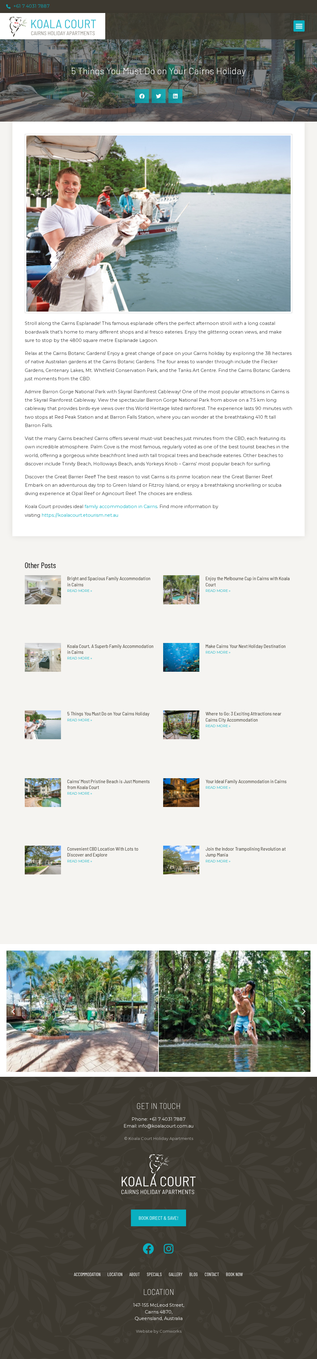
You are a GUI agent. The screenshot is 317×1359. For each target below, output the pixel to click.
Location (115, 1274)
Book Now (234, 1274)
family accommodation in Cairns (121, 506)
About (134, 1274)
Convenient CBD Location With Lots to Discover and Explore (102, 851)
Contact (212, 1274)
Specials (154, 1274)
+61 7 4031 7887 (167, 1119)
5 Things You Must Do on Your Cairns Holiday (108, 713)
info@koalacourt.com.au (165, 1126)
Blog (193, 1274)
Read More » (79, 591)
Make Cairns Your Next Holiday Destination (246, 646)
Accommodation (87, 1274)
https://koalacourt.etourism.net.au (79, 515)
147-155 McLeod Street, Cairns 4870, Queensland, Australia (158, 1311)
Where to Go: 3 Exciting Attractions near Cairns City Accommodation (243, 716)
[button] (299, 26)
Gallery (176, 1274)
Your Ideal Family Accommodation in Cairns (246, 781)
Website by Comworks (158, 1331)
